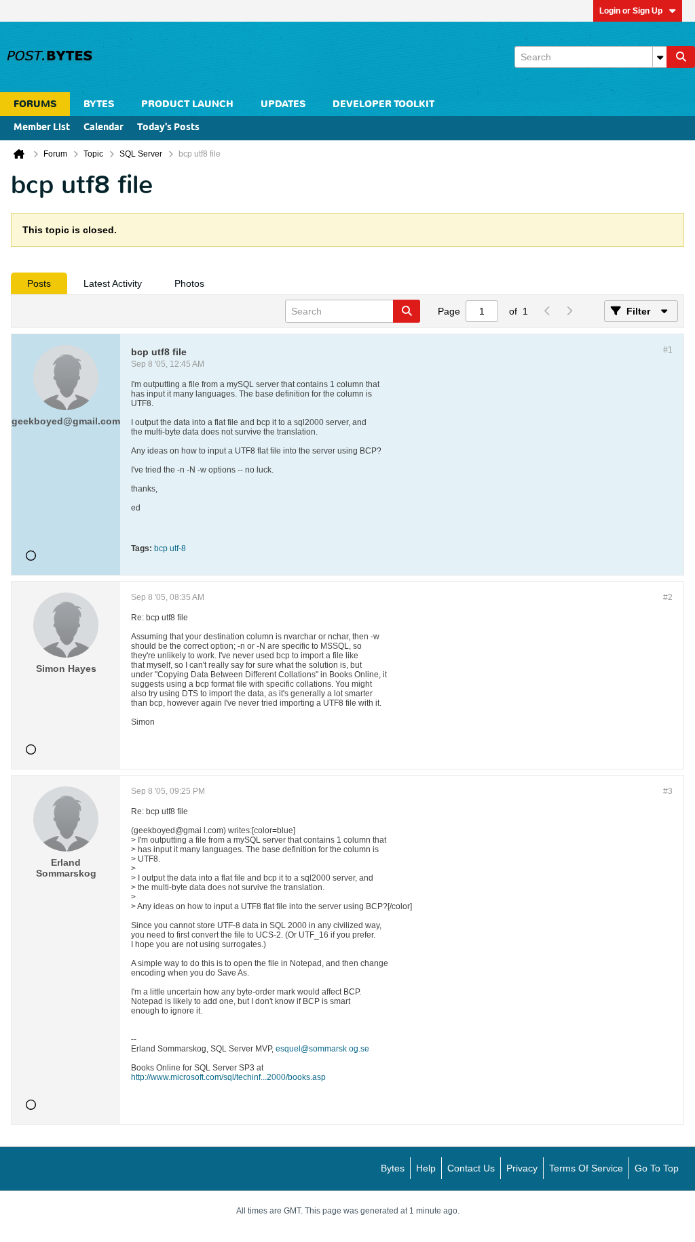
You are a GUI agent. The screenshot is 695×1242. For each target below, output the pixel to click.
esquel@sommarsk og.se (322, 1049)
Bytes (393, 1168)
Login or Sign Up (630, 11)
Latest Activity (112, 283)
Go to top (657, 1168)
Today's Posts (168, 127)
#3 (668, 791)
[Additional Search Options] (659, 57)
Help (426, 1168)
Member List (42, 127)
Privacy (522, 1168)
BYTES (98, 104)
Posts (39, 283)
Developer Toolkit (383, 104)
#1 (668, 350)
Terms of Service (586, 1168)
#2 (668, 597)
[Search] (680, 57)
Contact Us (471, 1168)
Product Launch (187, 104)
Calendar (103, 127)
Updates (283, 104)
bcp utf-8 (170, 548)
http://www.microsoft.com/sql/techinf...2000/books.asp (228, 1077)
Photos (189, 283)
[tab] (39, 283)
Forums (35, 104)
